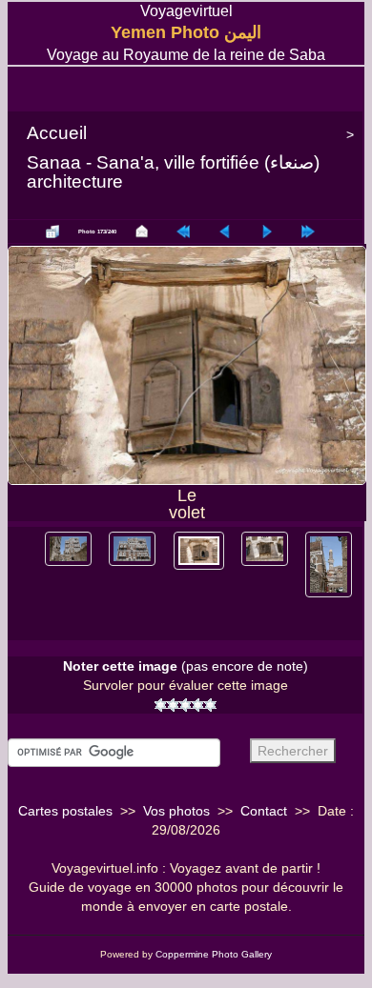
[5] (210, 705)
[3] (185, 705)
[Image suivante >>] (267, 231)
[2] (173, 705)
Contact (263, 810)
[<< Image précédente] (225, 231)
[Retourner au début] (183, 231)
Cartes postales (65, 810)
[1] (161, 705)
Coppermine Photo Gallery (213, 954)
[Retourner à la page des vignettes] (52, 231)
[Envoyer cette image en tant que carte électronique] (142, 231)
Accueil (57, 133)
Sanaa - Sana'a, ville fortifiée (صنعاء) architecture (173, 172)
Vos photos (176, 810)
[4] (198, 705)
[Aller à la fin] (308, 231)
